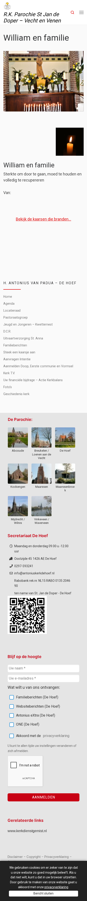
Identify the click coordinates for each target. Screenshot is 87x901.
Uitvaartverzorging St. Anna (23, 338)
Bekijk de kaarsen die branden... (43, 219)
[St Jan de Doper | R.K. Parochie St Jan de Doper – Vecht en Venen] (7, 5)
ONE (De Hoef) (27, 724)
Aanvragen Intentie (17, 359)
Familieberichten (15, 345)
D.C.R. (7, 331)
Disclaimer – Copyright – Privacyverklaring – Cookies (40, 859)
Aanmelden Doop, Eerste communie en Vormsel (38, 366)
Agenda (8, 303)
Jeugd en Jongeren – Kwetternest (28, 324)
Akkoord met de (42, 736)
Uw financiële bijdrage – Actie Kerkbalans (33, 380)
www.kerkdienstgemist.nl (27, 831)
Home (7, 296)
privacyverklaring (56, 736)
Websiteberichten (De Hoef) (38, 706)
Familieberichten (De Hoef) (37, 697)
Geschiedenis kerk (16, 394)
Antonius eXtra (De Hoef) (35, 715)
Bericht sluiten (43, 893)
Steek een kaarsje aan (19, 352)
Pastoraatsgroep (15, 317)
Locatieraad (12, 310)
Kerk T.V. (9, 373)
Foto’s (7, 387)
